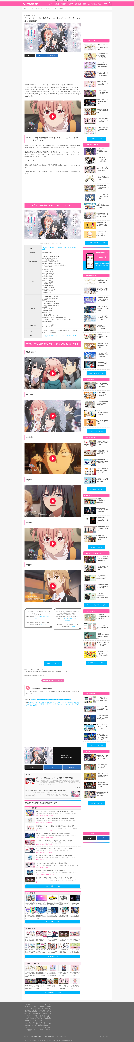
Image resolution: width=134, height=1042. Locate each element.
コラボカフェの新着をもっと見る (53, 992)
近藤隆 (35, 705)
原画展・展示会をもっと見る (96, 373)
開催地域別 (63, 4)
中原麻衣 (71, 702)
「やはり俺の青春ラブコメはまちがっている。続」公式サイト (58, 336)
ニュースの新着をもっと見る (53, 886)
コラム (84, 4)
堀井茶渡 (35, 704)
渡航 (31, 705)
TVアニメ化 (41, 702)
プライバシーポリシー (61, 1036)
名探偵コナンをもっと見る (96, 489)
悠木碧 (54, 704)
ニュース (39, 699)
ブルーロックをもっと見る (96, 745)
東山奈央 (65, 704)
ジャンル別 (56, 4)
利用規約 (66, 1040)
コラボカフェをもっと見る (96, 138)
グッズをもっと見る (53, 956)
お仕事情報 (70, 4)
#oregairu (38, 618)
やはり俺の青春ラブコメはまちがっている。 (52, 699)
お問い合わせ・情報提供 (36, 1036)
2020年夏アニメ (33, 702)
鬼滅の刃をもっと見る (96, 803)
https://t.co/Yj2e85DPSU (67, 618)
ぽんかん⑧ (65, 702)
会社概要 (27, 1036)
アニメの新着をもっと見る (52, 921)
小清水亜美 (48, 704)
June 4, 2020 (43, 624)
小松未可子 (41, 704)
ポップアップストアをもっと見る (96, 242)
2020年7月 (33, 699)
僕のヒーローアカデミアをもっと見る (96, 605)
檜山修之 (77, 704)
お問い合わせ (39, 1024)
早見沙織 (59, 704)
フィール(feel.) (57, 702)
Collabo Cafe (30, 4)
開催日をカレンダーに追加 (51, 680)
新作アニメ (65, 699)
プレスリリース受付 (49, 1036)
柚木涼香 (71, 704)
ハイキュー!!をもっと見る (96, 431)
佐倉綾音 (29, 704)
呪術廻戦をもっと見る (96, 547)
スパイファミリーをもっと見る (96, 662)
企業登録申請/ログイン (94, 4)
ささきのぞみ (49, 702)
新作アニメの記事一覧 (53, 663)
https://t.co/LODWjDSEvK (40, 616)
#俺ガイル (75, 618)
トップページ (49, 4)
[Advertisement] (38, 70)
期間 (70, 699)
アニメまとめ (78, 4)
